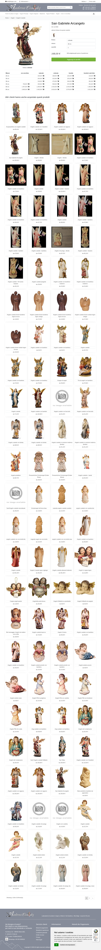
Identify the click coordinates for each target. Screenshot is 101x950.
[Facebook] (6, 939)
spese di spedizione (82, 53)
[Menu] (98, 929)
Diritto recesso (40, 935)
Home (7, 18)
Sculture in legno (13, 13)
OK (56, 944)
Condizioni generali (41, 932)
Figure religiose (34, 13)
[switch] (95, 940)
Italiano (84, 1)
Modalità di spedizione (42, 930)
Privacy (38, 937)
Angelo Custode (20, 18)
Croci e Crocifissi (65, 13)
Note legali (39, 939)
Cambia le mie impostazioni (67, 944)
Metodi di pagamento (42, 928)
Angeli (57, 13)
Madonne (42, 13)
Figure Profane (50, 13)
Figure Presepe (24, 13)
